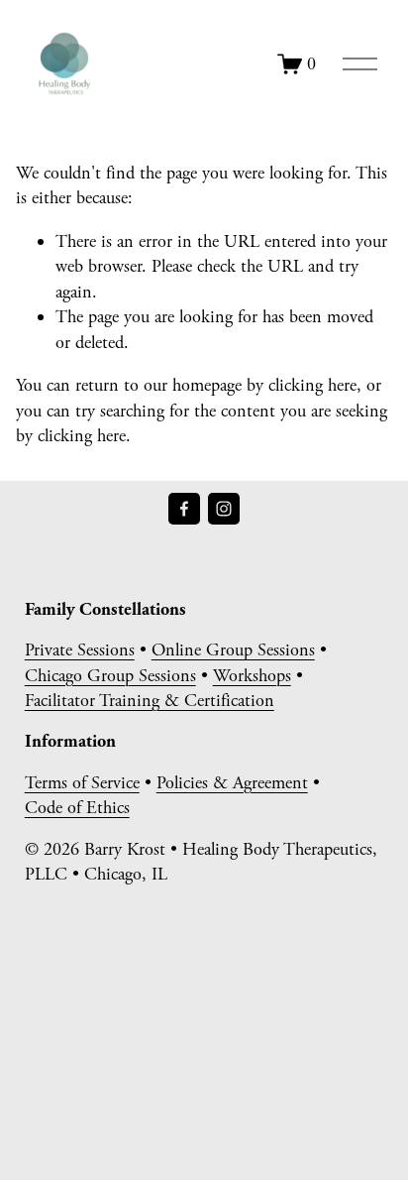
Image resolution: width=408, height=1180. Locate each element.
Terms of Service (82, 782)
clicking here (312, 385)
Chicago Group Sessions (110, 675)
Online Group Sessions (233, 650)
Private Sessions (80, 650)
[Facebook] (184, 509)
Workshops (252, 675)
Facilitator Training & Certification (149, 700)
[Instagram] (224, 509)
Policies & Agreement (232, 782)
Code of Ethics (77, 807)
